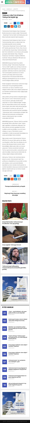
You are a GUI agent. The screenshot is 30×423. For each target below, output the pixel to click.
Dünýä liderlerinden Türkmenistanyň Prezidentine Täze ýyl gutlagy (12, 223)
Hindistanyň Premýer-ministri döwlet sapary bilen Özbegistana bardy (17, 319)
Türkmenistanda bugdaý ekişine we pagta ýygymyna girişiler (17, 376)
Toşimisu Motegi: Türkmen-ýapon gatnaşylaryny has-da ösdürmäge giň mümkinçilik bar (17, 337)
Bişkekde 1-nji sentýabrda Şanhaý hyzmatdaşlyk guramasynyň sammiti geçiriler (17, 328)
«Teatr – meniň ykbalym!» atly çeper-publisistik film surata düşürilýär (17, 312)
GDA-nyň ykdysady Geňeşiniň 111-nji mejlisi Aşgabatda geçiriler (17, 384)
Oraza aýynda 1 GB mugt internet (11, 245)
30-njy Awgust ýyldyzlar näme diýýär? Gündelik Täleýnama (17, 345)
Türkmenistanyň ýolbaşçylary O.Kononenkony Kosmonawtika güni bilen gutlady (14, 267)
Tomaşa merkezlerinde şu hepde (15, 186)
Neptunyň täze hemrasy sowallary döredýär (15, 194)
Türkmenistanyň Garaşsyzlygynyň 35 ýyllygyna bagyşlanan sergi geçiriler (17, 368)
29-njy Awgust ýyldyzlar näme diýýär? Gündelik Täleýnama (17, 353)
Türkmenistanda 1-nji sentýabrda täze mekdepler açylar (16, 361)
